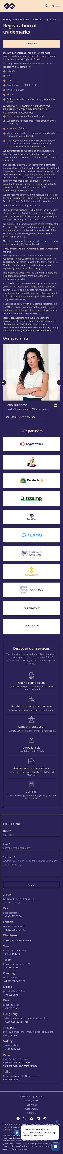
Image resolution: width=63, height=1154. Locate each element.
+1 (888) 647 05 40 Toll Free (17, 940)
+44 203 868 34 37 (12, 930)
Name (7, 831)
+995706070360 (11, 1079)
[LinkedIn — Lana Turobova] (55, 405)
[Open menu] (58, 5)
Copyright (32, 1104)
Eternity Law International (16, 19)
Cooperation (31, 1108)
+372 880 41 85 (11, 967)
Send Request (31, 43)
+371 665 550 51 (11, 994)
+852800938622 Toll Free (15, 1021)
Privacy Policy (31, 1100)
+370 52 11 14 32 (11, 954)
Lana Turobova (17, 405)
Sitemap (31, 1112)
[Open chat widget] (55, 1146)
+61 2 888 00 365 (11, 1048)
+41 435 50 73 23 (11, 902)
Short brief (9, 857)
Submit (31, 885)
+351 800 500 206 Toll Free (16, 1062)
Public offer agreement (31, 1096)
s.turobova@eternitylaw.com (20, 417)
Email (6, 844)
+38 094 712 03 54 (12, 916)
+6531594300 (10, 1035)
